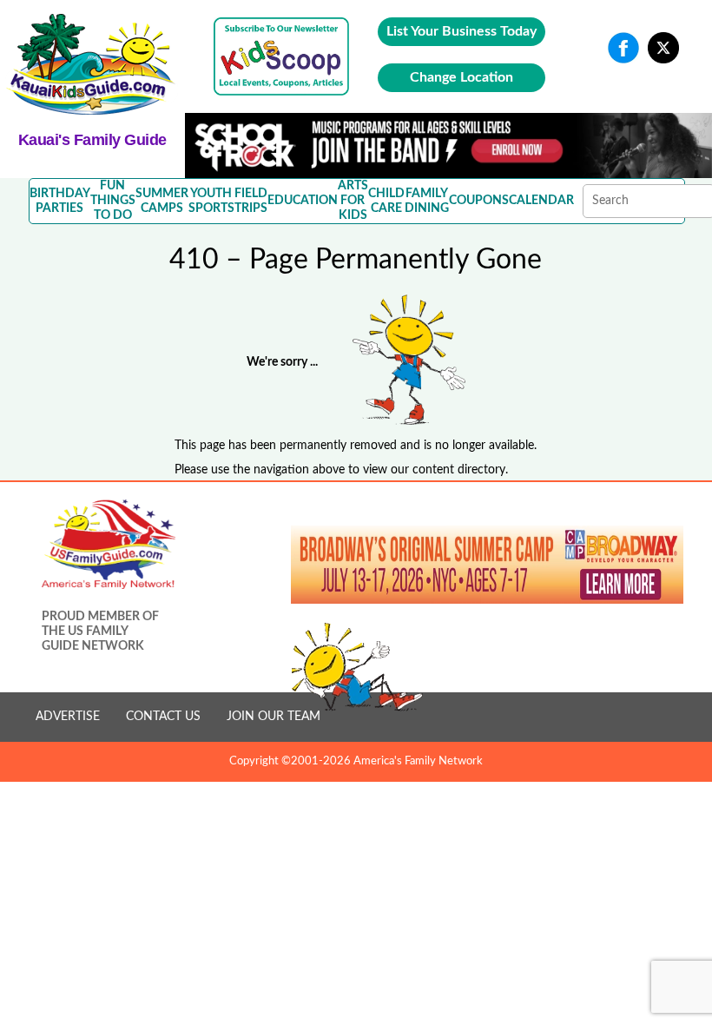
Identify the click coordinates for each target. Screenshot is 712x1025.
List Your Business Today (461, 31)
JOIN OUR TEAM (273, 717)
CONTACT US (163, 717)
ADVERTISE (68, 717)
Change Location (461, 77)
